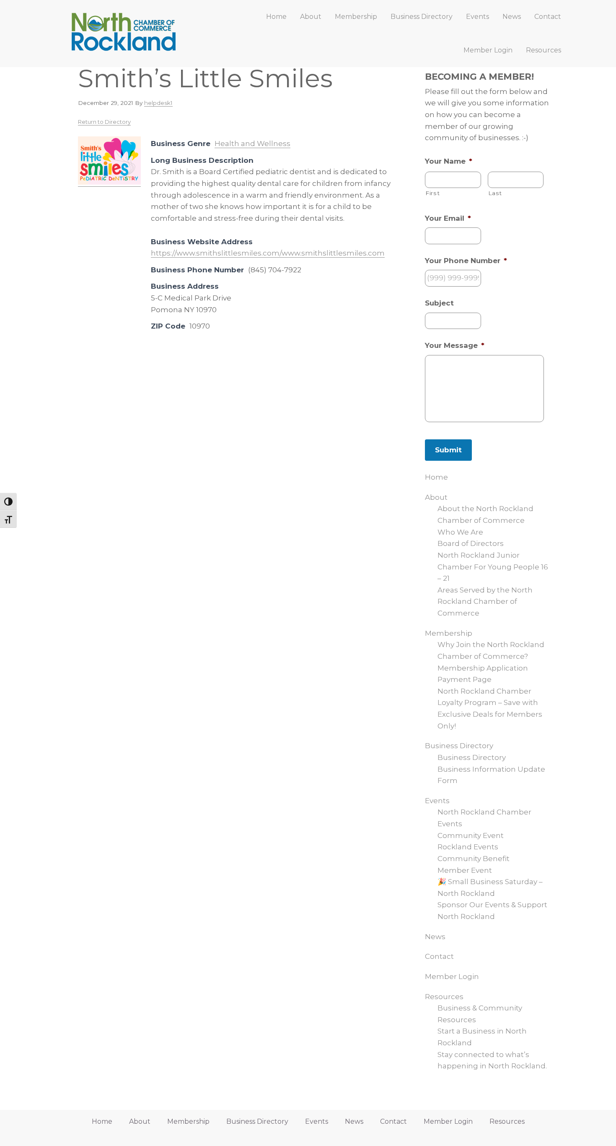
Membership (448, 633)
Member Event (464, 870)
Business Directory (459, 745)
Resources (444, 996)
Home (436, 477)
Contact (439, 956)
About (436, 497)
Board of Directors (470, 543)
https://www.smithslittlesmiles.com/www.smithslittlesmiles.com (268, 253)
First (432, 193)
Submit (448, 450)
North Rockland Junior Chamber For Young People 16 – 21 (492, 566)
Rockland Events (467, 847)
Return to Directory (104, 121)
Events (437, 800)
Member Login (452, 976)
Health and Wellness (252, 143)
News (435, 936)
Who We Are (460, 532)
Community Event (470, 835)
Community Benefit (473, 858)
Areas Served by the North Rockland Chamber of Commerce (485, 601)
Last (495, 193)
